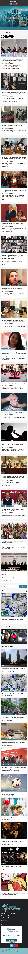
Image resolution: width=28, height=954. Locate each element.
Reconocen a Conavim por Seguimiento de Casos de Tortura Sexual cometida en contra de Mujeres (14, 352)
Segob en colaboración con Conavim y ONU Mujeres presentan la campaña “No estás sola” (13, 321)
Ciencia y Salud (5, 814)
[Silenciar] (23, 643)
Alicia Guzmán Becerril (12, 671)
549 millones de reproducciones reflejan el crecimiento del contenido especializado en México (12, 868)
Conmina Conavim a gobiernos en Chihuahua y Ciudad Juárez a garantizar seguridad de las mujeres (13, 444)
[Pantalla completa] (25, 643)
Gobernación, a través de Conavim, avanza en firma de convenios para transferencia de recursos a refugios (13, 60)
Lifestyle (3, 764)
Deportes (3, 790)
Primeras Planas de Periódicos (7, 739)
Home (2, 32)
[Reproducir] (2, 643)
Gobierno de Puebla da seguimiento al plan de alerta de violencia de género (13, 510)
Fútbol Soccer (9, 790)
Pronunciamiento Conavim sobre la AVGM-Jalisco (14, 412)
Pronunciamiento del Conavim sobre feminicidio (13, 383)
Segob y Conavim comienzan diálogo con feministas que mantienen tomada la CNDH (12, 126)
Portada (7, 122)
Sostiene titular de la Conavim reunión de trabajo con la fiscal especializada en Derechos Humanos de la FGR (14, 159)
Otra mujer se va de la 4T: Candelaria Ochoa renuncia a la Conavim (12, 224)
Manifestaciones (5, 714)
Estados (3, 506)
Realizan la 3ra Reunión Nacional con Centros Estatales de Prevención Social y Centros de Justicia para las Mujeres (13, 257)
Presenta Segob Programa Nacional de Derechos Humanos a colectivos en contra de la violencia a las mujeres (14, 94)
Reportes (7, 615)
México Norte (8, 348)
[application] (14, 636)
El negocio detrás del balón (8, 794)
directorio (13, 924)
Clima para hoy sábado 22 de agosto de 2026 (12, 619)
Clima (3, 615)
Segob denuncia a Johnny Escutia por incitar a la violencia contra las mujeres (13, 289)
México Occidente (9, 409)
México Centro (9, 506)
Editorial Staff (10, 63)
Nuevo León (15, 764)
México (3, 55)
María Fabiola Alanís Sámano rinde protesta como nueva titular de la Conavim (14, 191)
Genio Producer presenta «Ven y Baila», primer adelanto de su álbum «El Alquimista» (13, 842)
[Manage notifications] (3, 951)
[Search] (26, 28)
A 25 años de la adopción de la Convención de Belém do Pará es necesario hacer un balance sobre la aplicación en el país (13, 477)
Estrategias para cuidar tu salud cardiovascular (13, 817)
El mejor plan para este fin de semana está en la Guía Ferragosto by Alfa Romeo (13, 893)
